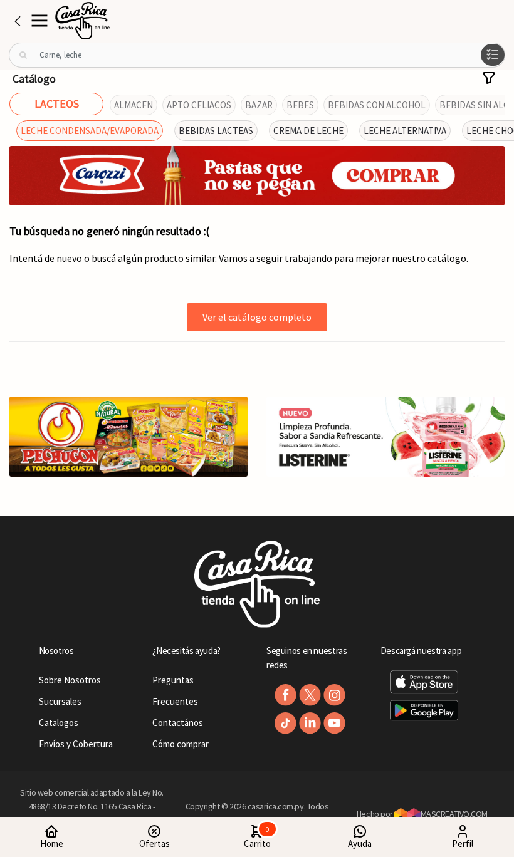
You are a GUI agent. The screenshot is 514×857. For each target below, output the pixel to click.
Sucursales (60, 701)
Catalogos (58, 723)
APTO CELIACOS (199, 105)
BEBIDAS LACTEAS (216, 131)
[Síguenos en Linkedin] (310, 723)
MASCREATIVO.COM (454, 813)
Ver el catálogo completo (257, 317)
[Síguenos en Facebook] (285, 695)
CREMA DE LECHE (308, 131)
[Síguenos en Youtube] (334, 723)
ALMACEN (133, 105)
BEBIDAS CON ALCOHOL (377, 105)
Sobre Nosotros (70, 680)
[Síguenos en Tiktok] (285, 723)
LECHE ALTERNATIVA (405, 131)
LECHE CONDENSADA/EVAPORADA (90, 131)
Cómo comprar (180, 744)
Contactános (177, 723)
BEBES (300, 105)
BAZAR (259, 105)
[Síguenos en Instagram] (334, 695)
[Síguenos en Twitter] (310, 695)
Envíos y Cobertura (76, 744)
